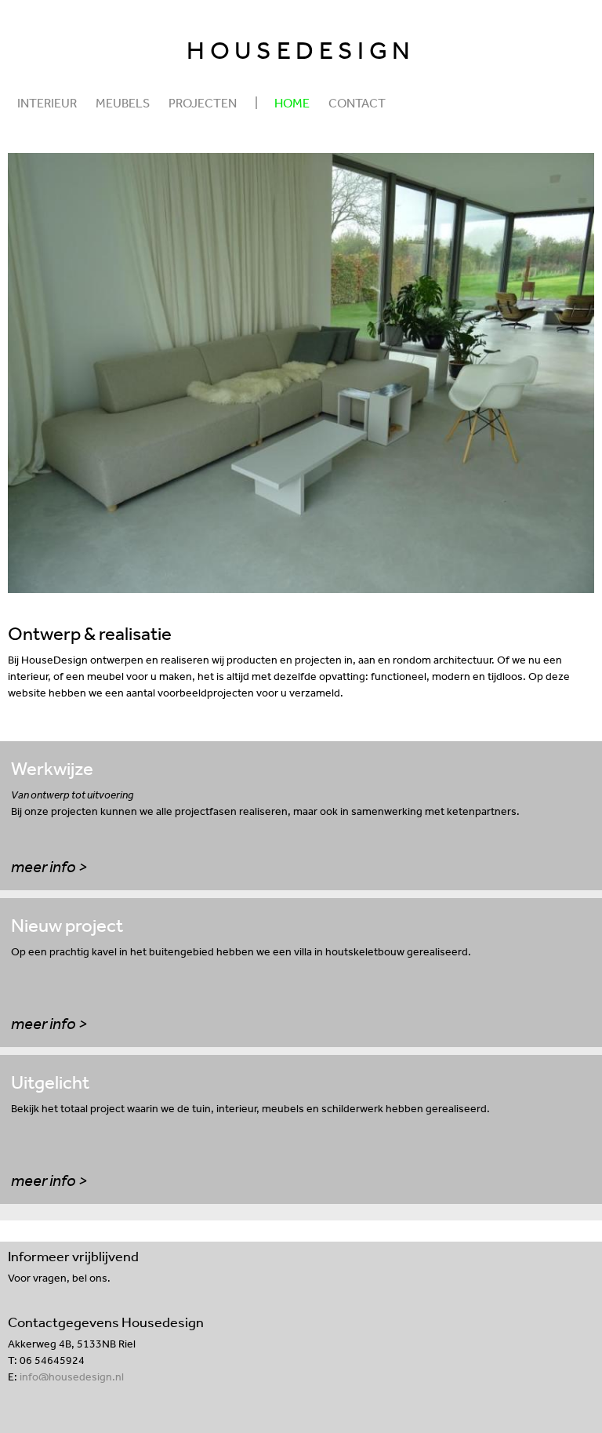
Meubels (123, 103)
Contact (357, 103)
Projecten (203, 103)
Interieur (47, 103)
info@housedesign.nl (72, 1376)
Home (292, 103)
